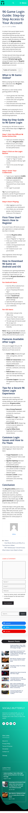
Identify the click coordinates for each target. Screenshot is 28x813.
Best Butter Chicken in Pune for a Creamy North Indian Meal (17, 660)
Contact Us (5, 751)
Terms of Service (7, 746)
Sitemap (4, 755)
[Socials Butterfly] (3, 3)
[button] (13, 3)
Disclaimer (5, 749)
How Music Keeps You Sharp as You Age (17, 666)
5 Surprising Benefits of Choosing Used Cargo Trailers (16, 692)
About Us (5, 741)
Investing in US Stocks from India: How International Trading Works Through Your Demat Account (18, 653)
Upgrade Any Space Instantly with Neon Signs (18, 672)
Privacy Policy (6, 743)
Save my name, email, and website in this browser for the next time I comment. (14, 596)
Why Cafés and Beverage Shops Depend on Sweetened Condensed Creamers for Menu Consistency (18, 685)
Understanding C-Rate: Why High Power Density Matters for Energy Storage (17, 646)
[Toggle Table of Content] (19, 70)
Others (6, 540)
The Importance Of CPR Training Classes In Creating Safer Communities (18, 679)
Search (23, 614)
